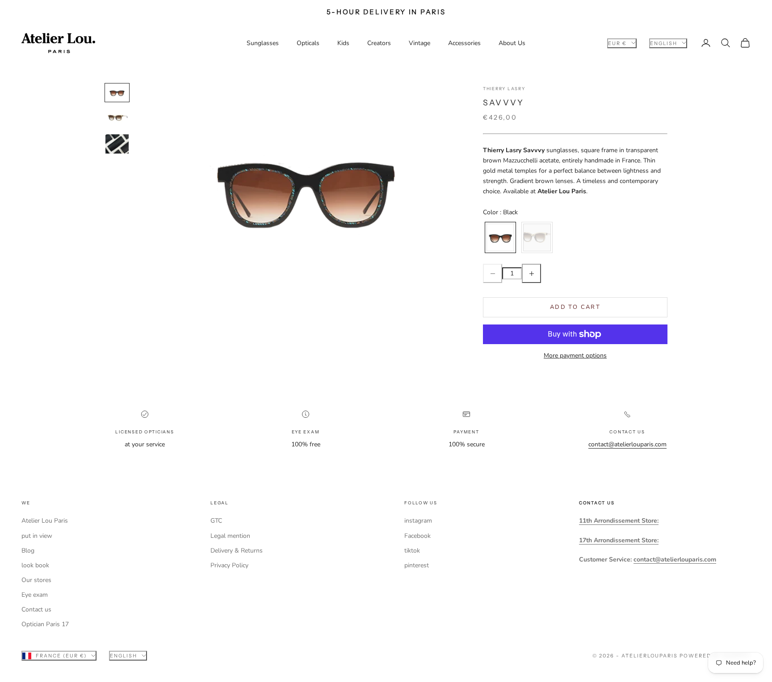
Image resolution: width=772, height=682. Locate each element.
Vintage (419, 43)
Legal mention (230, 536)
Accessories (464, 43)
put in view (36, 536)
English (663, 43)
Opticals (308, 43)
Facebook (417, 536)
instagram (418, 520)
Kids (343, 43)
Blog (27, 550)
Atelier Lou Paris (44, 520)
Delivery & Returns (236, 550)
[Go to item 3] (117, 143)
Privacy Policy (229, 565)
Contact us (36, 609)
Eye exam (34, 595)
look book (35, 565)
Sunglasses (263, 43)
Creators (379, 43)
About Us (512, 43)
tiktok (412, 550)
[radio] (499, 237)
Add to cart (575, 307)
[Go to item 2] (117, 118)
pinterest (416, 565)
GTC (216, 520)
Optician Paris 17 (45, 624)
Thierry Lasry (504, 88)
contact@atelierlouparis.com (627, 444)
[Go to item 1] (117, 92)
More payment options (575, 355)
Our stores (36, 580)
